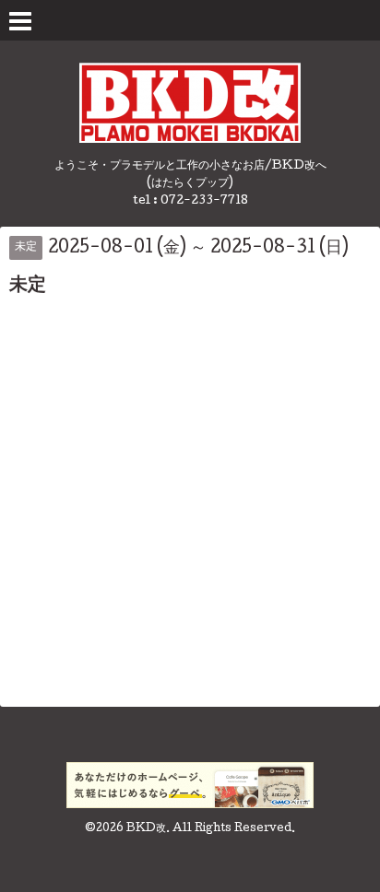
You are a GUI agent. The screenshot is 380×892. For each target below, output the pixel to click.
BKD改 (146, 829)
